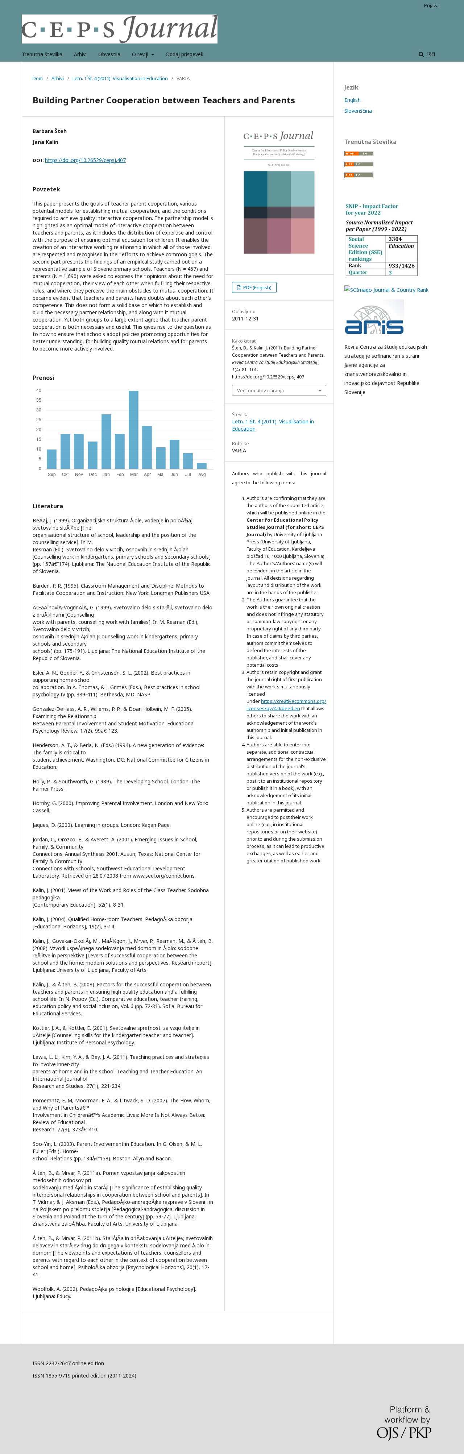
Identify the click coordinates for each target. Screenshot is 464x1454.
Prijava (431, 5)
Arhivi (80, 54)
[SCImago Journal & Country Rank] (386, 289)
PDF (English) (257, 287)
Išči (430, 54)
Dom (38, 78)
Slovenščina (358, 110)
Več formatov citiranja (260, 390)
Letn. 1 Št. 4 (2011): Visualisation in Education (120, 78)
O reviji (141, 54)
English (352, 99)
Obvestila (109, 54)
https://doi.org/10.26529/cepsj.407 (85, 160)
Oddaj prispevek (184, 54)
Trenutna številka (42, 54)
